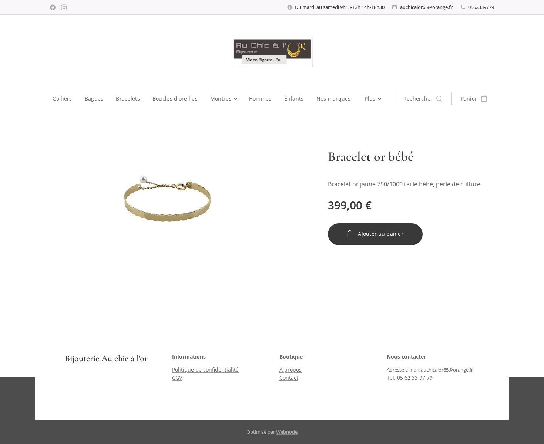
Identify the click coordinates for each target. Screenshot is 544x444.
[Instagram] (63, 7)
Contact (288, 377)
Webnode (287, 431)
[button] (422, 98)
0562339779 (481, 7)
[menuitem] (65, 98)
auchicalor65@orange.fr (426, 7)
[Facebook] (52, 7)
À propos (290, 369)
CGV (177, 377)
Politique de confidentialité (205, 369)
